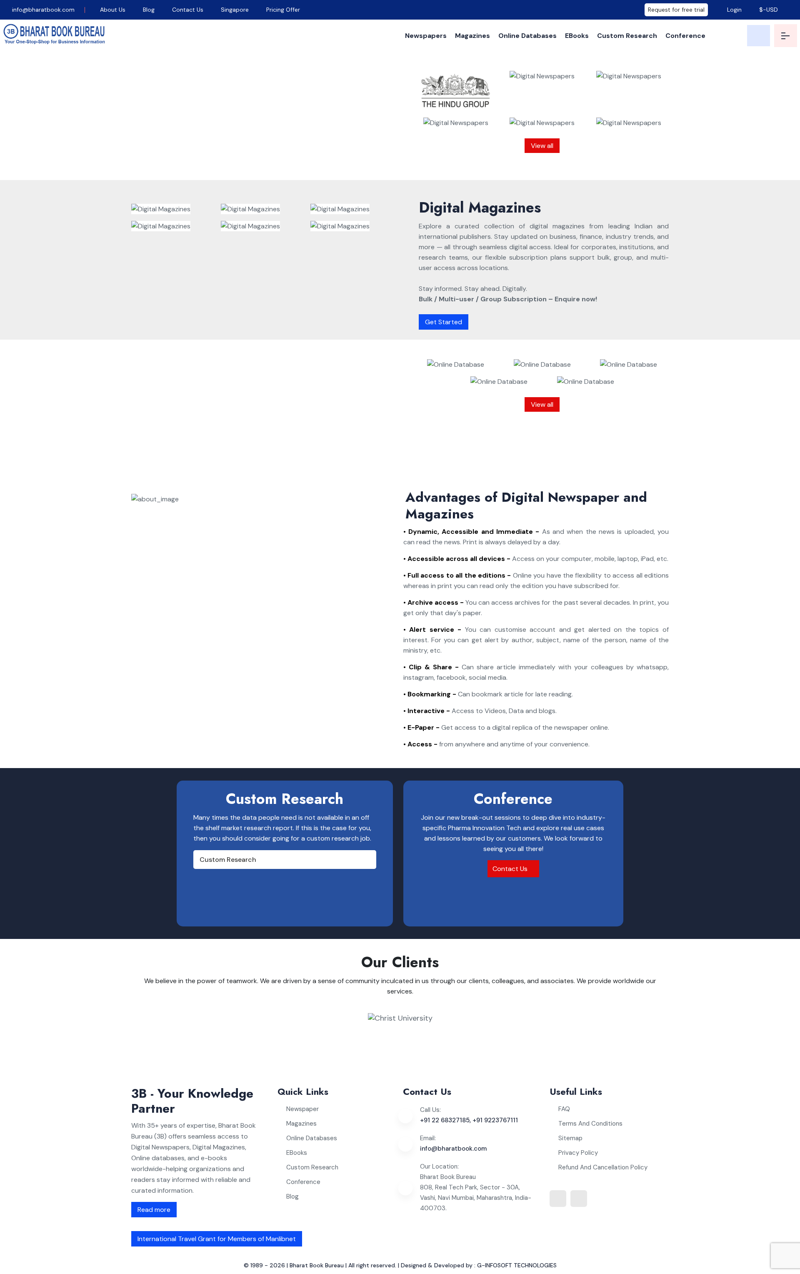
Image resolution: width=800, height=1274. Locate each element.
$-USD (768, 9)
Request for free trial (676, 9)
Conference (685, 35)
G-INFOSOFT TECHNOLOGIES (517, 1265)
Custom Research (627, 35)
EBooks (577, 35)
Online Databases (527, 35)
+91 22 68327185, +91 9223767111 (469, 1120)
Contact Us (187, 9)
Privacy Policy (578, 1153)
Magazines (472, 35)
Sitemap (570, 1138)
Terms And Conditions (590, 1123)
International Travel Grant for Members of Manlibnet (217, 1238)
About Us (112, 9)
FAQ (564, 1109)
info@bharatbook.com (42, 9)
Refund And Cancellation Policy (603, 1167)
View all (542, 145)
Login (733, 9)
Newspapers (426, 35)
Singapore (235, 9)
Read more (154, 1209)
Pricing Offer (283, 9)
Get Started (443, 322)
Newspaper (302, 1109)
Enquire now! (288, 162)
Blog (149, 9)
